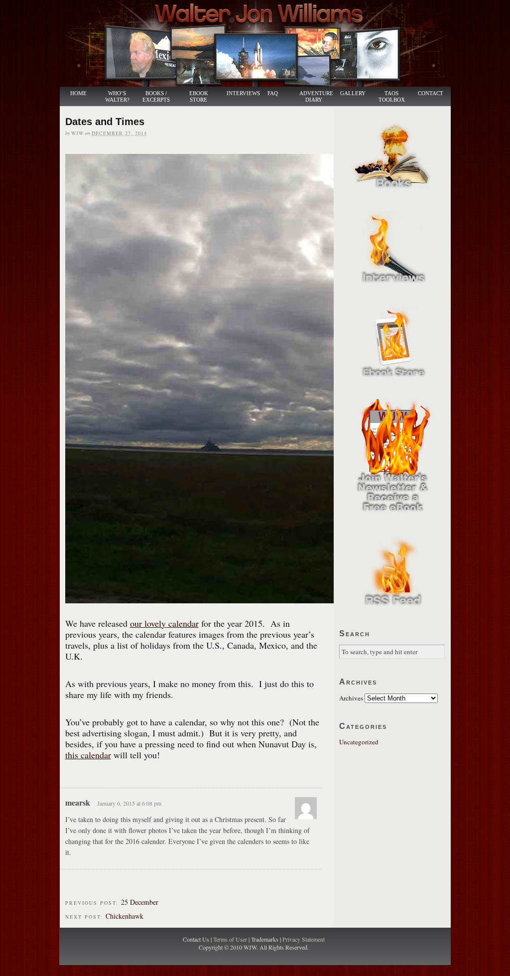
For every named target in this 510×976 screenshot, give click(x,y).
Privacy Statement (303, 939)
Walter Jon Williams (261, 43)
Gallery (353, 93)
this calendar (88, 755)
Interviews (238, 93)
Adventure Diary (315, 97)
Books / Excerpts (156, 97)
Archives (351, 698)
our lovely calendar (164, 623)
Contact (430, 93)
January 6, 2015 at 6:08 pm (129, 803)
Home (78, 93)
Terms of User (231, 939)
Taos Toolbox (392, 97)
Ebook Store (198, 97)
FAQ (272, 93)
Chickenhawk (124, 916)
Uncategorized (359, 741)
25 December (139, 902)
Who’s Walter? (117, 97)
